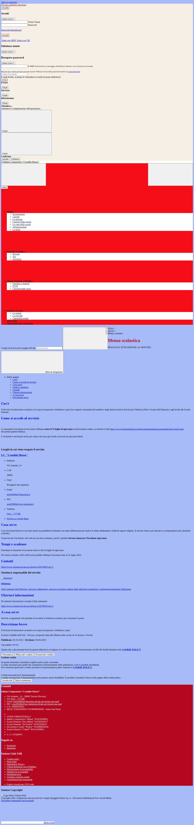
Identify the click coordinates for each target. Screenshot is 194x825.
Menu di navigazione (53, 372)
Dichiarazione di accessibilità (20, 769)
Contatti (16, 390)
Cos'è (14, 379)
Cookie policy (13, 759)
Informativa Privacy (16, 764)
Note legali (12, 761)
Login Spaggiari (74, 72)
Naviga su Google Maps (18, 518)
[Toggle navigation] (23, 174)
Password (32, 25)
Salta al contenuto (9, 2)
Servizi (111, 331)
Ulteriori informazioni (22, 392)
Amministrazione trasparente (19, 779)
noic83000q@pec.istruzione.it (20, 504)
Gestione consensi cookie (18, 777)
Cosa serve (17, 384)
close (4, 187)
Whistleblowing (14, 774)
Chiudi (4, 88)
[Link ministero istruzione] (13, 5)
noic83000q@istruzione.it (18, 494)
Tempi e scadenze (20, 387)
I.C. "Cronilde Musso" (14, 455)
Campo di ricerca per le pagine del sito (18, 348)
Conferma (15, 159)
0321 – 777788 (13, 514)
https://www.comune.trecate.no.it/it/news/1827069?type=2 (27, 567)
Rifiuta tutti (24, 655)
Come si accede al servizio (24, 382)
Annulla (5, 159)
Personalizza (7, 655)
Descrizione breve (20, 397)
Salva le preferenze (23, 680)
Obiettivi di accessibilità (17, 772)
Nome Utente (34, 22)
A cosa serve (18, 395)
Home (110, 328)
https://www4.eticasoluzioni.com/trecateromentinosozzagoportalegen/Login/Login (147, 429)
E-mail (31, 66)
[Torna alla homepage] (97, 162)
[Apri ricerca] (170, 174)
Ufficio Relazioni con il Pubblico (21, 767)
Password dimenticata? (11, 30)
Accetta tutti (45, 655)
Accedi (5, 8)
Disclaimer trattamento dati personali (17, 800)
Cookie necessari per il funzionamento (18, 675)
